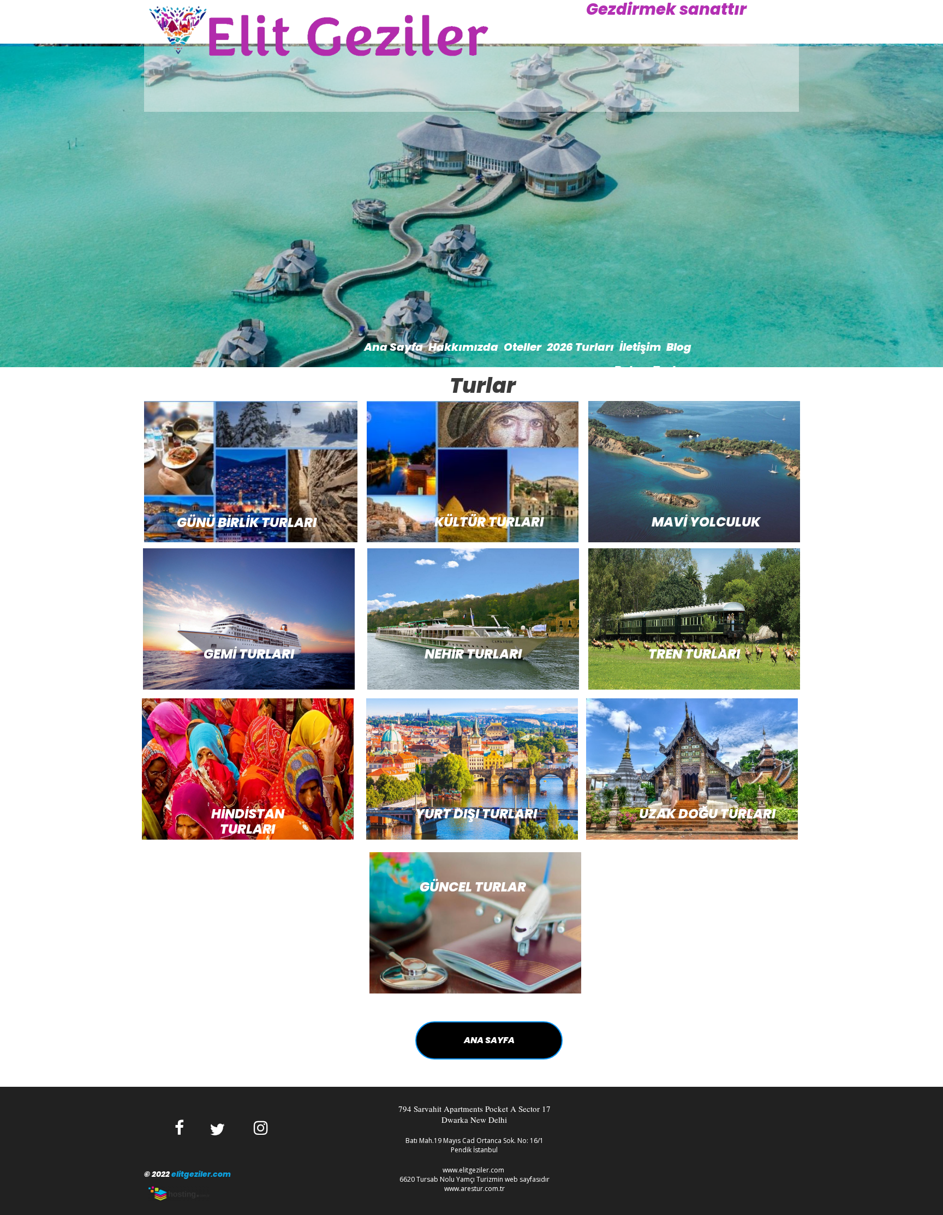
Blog (678, 347)
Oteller (522, 347)
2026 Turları (580, 347)
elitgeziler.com (201, 1174)
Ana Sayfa (393, 347)
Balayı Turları (652, 370)
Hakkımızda (463, 347)
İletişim (640, 347)
